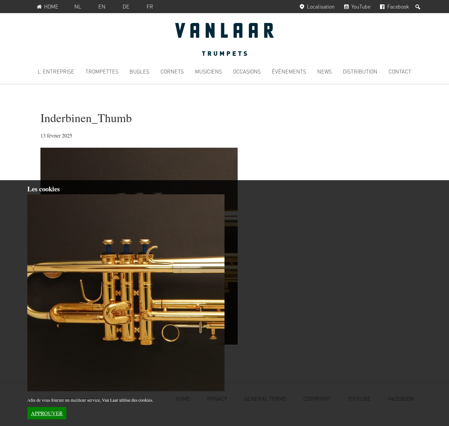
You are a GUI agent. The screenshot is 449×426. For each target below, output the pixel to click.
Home (51, 6)
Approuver (47, 413)
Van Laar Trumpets (224, 39)
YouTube (360, 6)
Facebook (398, 6)
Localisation (321, 6)
